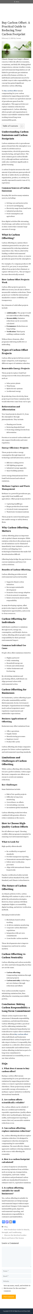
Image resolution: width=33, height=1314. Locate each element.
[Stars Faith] (4, 7)
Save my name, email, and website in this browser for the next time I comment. (17, 1288)
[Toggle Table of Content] (21, 126)
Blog (6, 1227)
